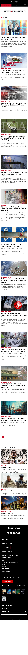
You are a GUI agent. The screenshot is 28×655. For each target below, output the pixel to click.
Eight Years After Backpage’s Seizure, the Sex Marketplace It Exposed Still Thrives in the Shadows (13, 208)
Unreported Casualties (7, 491)
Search (4, 566)
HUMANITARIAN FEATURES (10, 555)
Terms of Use (15, 619)
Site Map (4, 564)
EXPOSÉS (6, 5)
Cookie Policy (10, 619)
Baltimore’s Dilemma (7, 513)
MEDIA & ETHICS (16, 5)
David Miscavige (6, 571)
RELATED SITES (7, 605)
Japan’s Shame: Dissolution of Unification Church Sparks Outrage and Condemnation (13, 350)
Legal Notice (20, 619)
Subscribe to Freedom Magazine (10, 562)
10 (14, 440)
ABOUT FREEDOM (7, 557)
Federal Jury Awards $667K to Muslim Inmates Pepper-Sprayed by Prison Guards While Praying (13, 385)
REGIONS (5, 608)
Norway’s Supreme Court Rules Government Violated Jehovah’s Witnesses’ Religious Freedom (13, 105)
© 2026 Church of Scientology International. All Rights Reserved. (14, 616)
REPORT (6, 547)
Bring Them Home (6, 467)
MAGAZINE (6, 585)
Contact (4, 560)
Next (19, 440)
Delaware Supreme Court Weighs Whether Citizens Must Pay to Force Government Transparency (13, 138)
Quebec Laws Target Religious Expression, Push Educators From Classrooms (13, 245)
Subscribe (7, 581)
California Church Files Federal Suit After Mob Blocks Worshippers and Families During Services (14, 280)
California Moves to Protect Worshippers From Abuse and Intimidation (12, 71)
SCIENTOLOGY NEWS (8, 551)
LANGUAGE (5, 612)
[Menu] (25, 5)
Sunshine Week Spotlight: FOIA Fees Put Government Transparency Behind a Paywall (13, 419)
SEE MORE (9, 599)
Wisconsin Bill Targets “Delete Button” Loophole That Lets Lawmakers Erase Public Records (14, 315)
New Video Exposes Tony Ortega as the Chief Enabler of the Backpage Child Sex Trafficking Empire (14, 174)
